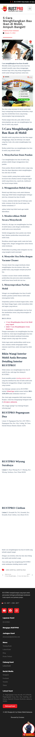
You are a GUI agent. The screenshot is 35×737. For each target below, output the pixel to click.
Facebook (6, 678)
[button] (30, 8)
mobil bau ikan (21, 570)
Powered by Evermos (17, 717)
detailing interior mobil (23, 378)
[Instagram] (16, 610)
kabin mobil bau (11, 570)
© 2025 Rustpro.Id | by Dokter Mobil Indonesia (17, 712)
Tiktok (5, 685)
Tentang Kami (7, 646)
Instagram (6, 675)
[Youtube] (4, 610)
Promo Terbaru (7, 656)
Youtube (5, 682)
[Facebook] (10, 610)
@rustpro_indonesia (10, 402)
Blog (4, 653)
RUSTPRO (6, 622)
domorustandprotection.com (11, 637)
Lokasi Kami (7, 649)
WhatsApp (10, 391)
